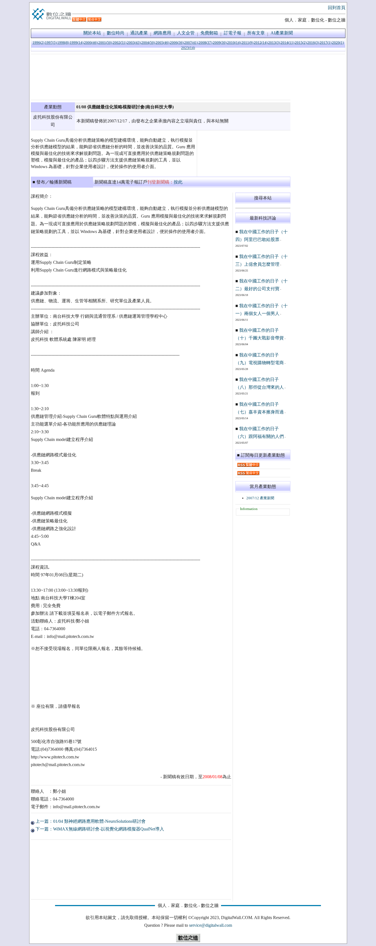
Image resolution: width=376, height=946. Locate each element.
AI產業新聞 (282, 33)
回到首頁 (336, 7)
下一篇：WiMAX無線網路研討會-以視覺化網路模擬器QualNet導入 (99, 829)
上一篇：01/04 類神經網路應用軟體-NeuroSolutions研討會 (90, 821)
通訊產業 (139, 33)
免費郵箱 (209, 33)
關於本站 (92, 33)
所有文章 (256, 33)
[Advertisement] (160, 77)
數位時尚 (115, 33)
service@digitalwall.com (210, 925)
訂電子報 (232, 33)
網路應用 (162, 33)
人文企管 (186, 33)
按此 (178, 182)
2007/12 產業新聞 (260, 498)
